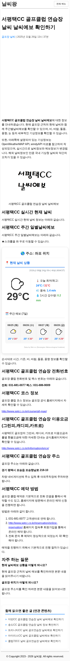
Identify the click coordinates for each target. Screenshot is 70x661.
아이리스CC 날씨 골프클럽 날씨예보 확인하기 (34, 635)
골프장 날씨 (9, 36)
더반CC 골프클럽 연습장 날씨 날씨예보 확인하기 (36, 619)
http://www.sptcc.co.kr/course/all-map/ (24, 411)
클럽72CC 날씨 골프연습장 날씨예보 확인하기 (34, 641)
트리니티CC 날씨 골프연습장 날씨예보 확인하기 (35, 630)
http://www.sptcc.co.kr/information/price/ (25, 448)
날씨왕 (9, 4)
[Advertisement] (35, 76)
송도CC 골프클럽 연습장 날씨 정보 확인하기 (33, 624)
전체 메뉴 (61, 4)
